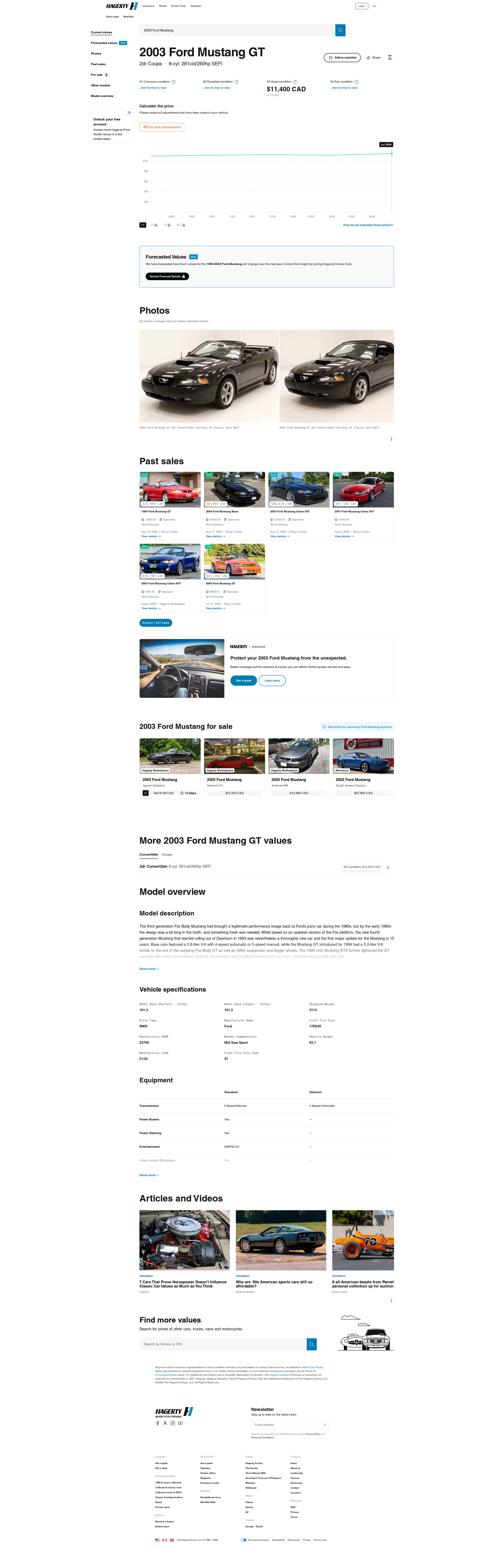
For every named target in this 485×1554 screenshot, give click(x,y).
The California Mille (256, 1473)
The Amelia (252, 1468)
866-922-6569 (207, 1502)
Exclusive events (209, 1483)
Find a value (112, 16)
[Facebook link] (157, 1423)
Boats (158, 1502)
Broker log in (162, 1526)
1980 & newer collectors (168, 1482)
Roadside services (210, 1497)
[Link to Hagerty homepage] (174, 1412)
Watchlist (129, 16)
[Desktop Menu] (374, 6)
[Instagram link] (173, 1423)
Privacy (295, 1512)
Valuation (205, 1468)
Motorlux (250, 1483)
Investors (296, 1492)
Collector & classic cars (168, 1487)
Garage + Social (254, 1526)
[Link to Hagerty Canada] (165, 1540)
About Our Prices (313, 1367)
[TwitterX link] (165, 1423)
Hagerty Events (254, 1463)
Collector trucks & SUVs (168, 1492)
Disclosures (294, 1540)
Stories (249, 1507)
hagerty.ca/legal (279, 1374)
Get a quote (243, 680)
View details (149, 536)
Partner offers (208, 1473)
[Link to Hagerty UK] (172, 1540)
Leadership (297, 1473)
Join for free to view (153, 87)
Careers (295, 1478)
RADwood (251, 1488)
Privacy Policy (313, 1434)
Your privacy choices (258, 1540)
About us (295, 1468)
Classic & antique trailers (169, 1497)
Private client (162, 1507)
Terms (294, 1517)
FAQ (293, 1507)
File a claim (161, 1468)
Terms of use (320, 1540)
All (247, 1512)
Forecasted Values (166, 1374)
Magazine (205, 1478)
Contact (295, 1488)
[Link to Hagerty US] (157, 1540)
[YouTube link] (180, 1423)
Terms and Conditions (262, 1437)
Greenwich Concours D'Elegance (263, 1478)
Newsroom (296, 1483)
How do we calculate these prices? (368, 225)
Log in (362, 6)
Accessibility (278, 1540)
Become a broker (164, 1521)
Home (294, 1463)
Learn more (272, 680)
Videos (249, 1502)
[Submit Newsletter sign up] (325, 1425)
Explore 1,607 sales (155, 622)
